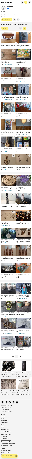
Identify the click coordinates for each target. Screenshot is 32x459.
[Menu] (29, 2)
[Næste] (23, 356)
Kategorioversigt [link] (5, 429)
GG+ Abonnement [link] (5, 417)
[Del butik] (14, 19)
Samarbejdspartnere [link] (6, 454)
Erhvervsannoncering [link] (6, 450)
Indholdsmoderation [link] (6, 440)
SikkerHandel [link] (4, 420)
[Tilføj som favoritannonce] (29, 50)
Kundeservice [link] (4, 422)
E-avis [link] (2, 427)
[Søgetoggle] (22, 2)
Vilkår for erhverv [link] (5, 452)
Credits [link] (3, 418)
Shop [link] (2, 424)
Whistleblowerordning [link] (6, 445)
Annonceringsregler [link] (6, 441)
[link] (6, 2)
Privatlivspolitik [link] (5, 438)
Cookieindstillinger (6, 411)
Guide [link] (2, 426)
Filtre (5, 28)
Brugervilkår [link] (4, 436)
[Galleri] (24, 28)
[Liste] (29, 28)
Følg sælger (7, 19)
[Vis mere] (20, 28)
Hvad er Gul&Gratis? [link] (6, 431)
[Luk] (16, 456)
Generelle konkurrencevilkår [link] (8, 443)
